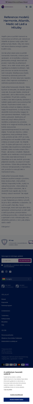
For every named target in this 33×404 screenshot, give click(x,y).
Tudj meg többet (8, 389)
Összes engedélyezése (16, 399)
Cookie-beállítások (16, 395)
